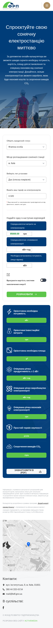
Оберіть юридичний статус (18, 141)
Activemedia (31, 621)
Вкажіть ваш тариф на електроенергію (24, 190)
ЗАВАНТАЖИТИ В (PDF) (23, 471)
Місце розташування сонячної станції (25, 157)
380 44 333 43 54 (14, 589)
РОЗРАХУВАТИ (24, 294)
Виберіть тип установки (17, 173)
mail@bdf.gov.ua (14, 594)
